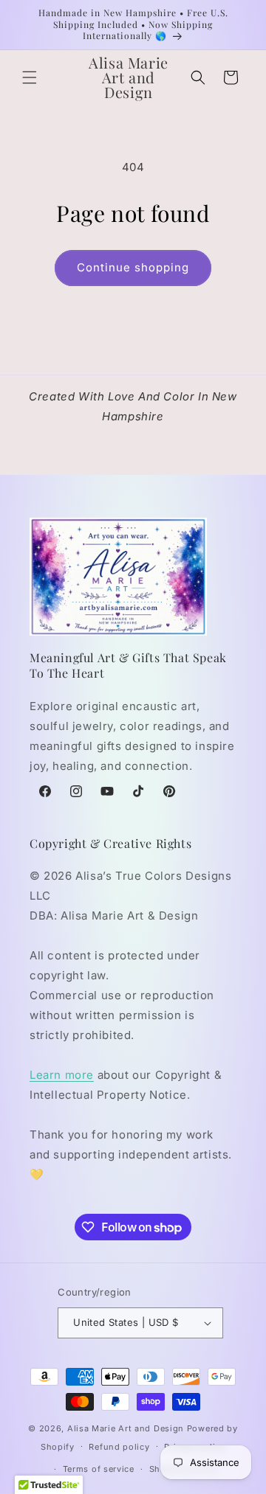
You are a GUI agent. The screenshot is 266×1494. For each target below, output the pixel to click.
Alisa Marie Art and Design (125, 1428)
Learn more (62, 1075)
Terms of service (98, 1469)
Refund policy (119, 1447)
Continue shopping (133, 267)
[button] (29, 77)
